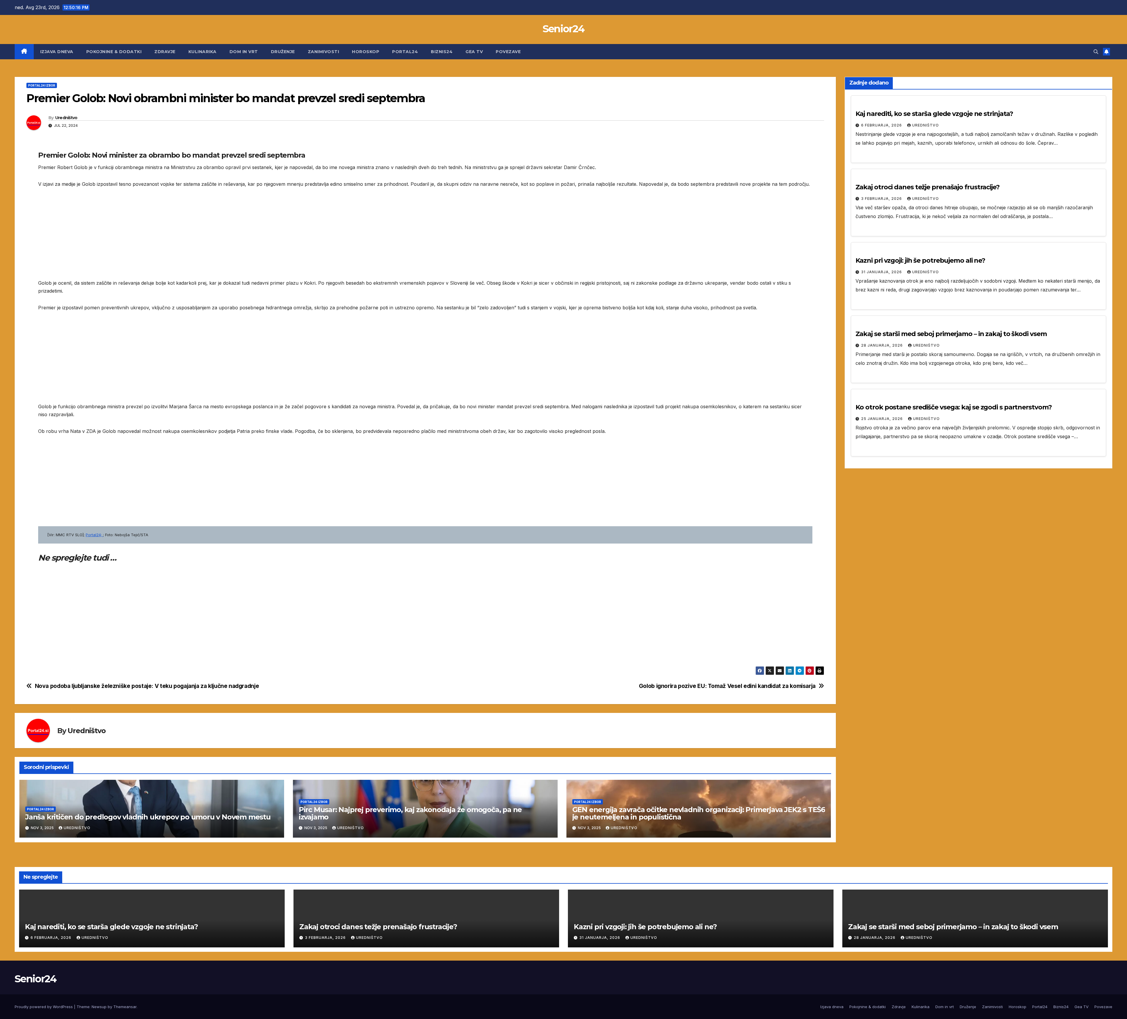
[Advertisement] (214, 238)
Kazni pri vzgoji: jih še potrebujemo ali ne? (921, 260)
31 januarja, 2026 (882, 272)
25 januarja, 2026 (882, 418)
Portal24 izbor (41, 85)
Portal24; (94, 534)
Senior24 (563, 29)
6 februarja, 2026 (882, 125)
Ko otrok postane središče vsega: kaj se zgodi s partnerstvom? (954, 407)
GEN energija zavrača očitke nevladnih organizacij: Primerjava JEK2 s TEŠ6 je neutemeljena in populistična (698, 813)
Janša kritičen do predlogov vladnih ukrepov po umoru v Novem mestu (148, 817)
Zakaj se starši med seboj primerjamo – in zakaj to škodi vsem (951, 334)
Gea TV (474, 51)
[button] (1096, 52)
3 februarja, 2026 (882, 198)
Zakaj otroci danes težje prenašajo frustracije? (928, 187)
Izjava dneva (56, 51)
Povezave (508, 51)
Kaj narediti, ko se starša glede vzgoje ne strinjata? (934, 114)
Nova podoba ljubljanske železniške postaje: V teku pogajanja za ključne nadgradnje (147, 686)
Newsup (99, 1006)
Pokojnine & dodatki (114, 51)
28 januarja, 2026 (882, 345)
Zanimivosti (323, 51)
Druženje (283, 51)
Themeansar (124, 1006)
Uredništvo (66, 117)
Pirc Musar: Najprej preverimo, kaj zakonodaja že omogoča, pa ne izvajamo (410, 813)
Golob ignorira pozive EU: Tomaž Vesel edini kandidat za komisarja (727, 686)
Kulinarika (202, 51)
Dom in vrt (244, 51)
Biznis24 (442, 51)
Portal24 (405, 51)
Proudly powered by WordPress (44, 1006)
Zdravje (165, 51)
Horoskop (365, 51)
